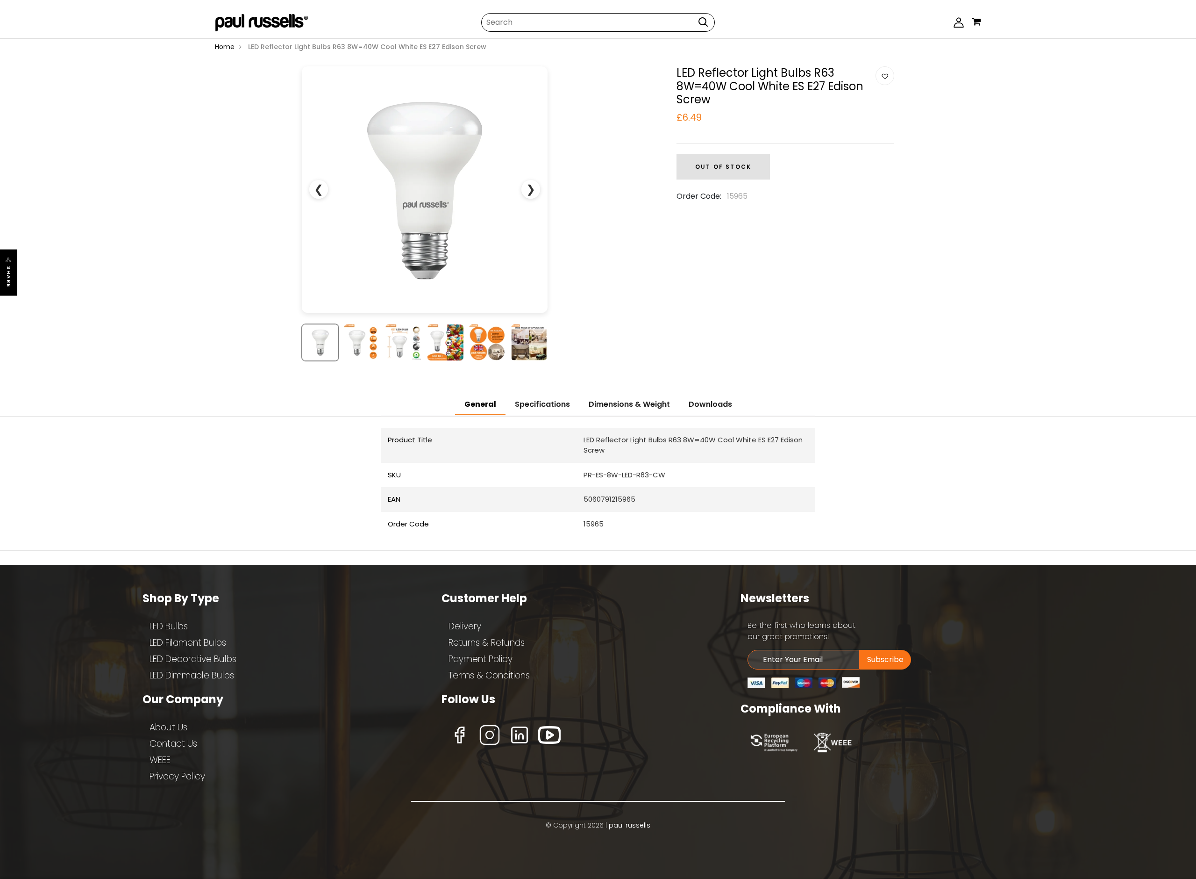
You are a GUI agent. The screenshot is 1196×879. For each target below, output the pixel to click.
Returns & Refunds (486, 642)
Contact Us (173, 743)
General (480, 404)
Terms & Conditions (489, 675)
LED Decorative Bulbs (193, 659)
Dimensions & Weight (629, 404)
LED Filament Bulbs (188, 642)
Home (225, 46)
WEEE (160, 760)
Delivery (464, 626)
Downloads (710, 404)
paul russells (629, 825)
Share (9, 277)
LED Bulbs (169, 626)
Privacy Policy (177, 776)
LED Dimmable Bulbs (192, 675)
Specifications (542, 404)
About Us (168, 727)
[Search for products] (703, 22)
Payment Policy (480, 659)
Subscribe (885, 659)
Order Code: (698, 196)
